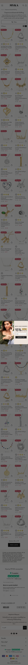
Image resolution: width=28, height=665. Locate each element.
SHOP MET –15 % (21, 337)
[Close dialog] (26, 322)
